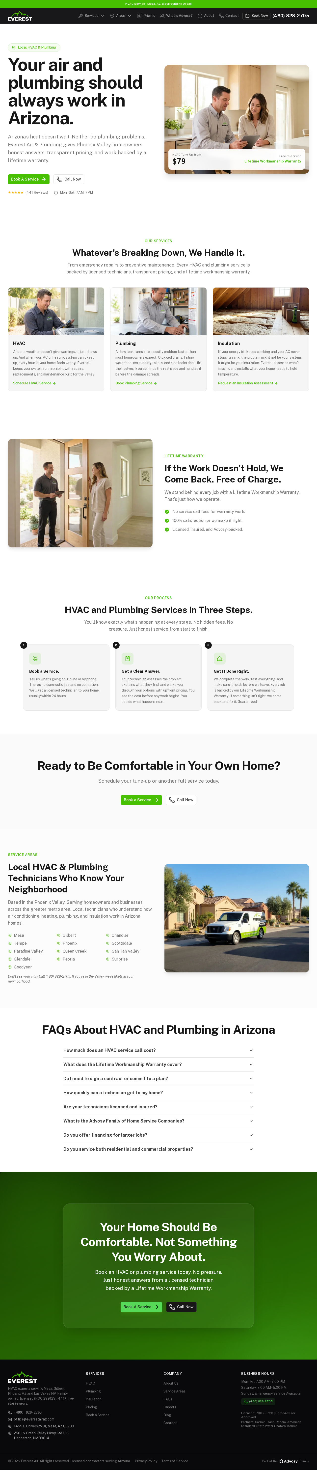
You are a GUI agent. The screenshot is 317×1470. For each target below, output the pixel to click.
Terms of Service (174, 1461)
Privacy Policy (146, 1461)
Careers (169, 1407)
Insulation (94, 1399)
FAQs (167, 1399)
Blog (167, 1415)
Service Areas (174, 1391)
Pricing (91, 1407)
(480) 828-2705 (290, 15)
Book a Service (97, 1415)
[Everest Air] (20, 16)
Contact (170, 1423)
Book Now (259, 16)
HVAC (90, 1383)
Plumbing (93, 1391)
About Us (170, 1383)
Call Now (72, 179)
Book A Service (25, 179)
